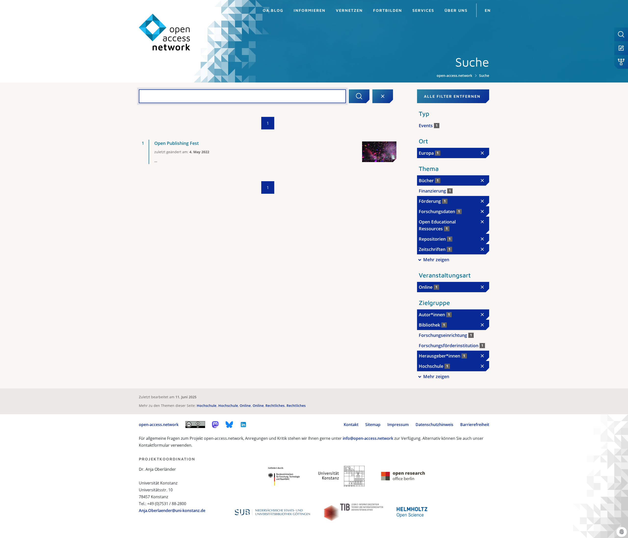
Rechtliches (275, 405)
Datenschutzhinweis (434, 424)
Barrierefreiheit (474, 424)
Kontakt (351, 424)
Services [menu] (423, 10)
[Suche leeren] (382, 96)
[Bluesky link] (229, 424)
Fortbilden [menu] (387, 10)
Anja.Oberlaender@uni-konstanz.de (172, 510)
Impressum (398, 424)
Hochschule (207, 405)
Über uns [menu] (456, 10)
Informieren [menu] (310, 10)
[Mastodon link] (215, 424)
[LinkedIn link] (243, 424)
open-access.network (454, 75)
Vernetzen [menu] (349, 10)
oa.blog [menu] (273, 10)
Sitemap (372, 424)
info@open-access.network (368, 438)
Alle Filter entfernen (452, 96)
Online (246, 405)
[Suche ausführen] (359, 96)
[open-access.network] (164, 32)
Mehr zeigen (436, 259)
